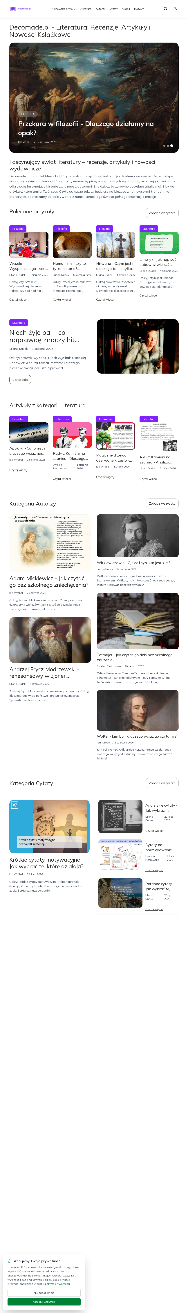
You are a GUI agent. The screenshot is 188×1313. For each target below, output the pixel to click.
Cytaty (114, 8)
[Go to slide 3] (171, 145)
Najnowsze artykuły (63, 8)
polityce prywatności (57, 1283)
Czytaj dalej (20, 379)
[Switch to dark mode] (175, 9)
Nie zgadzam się (44, 1292)
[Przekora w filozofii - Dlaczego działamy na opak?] (94, 98)
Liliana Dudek (17, 275)
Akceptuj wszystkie (44, 1301)
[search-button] (166, 9)
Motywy (139, 8)
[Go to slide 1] (164, 146)
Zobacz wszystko (162, 213)
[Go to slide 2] (168, 146)
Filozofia (28, 114)
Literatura (85, 8)
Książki (126, 8)
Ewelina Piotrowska (109, 666)
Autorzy (100, 8)
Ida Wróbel (25, 142)
